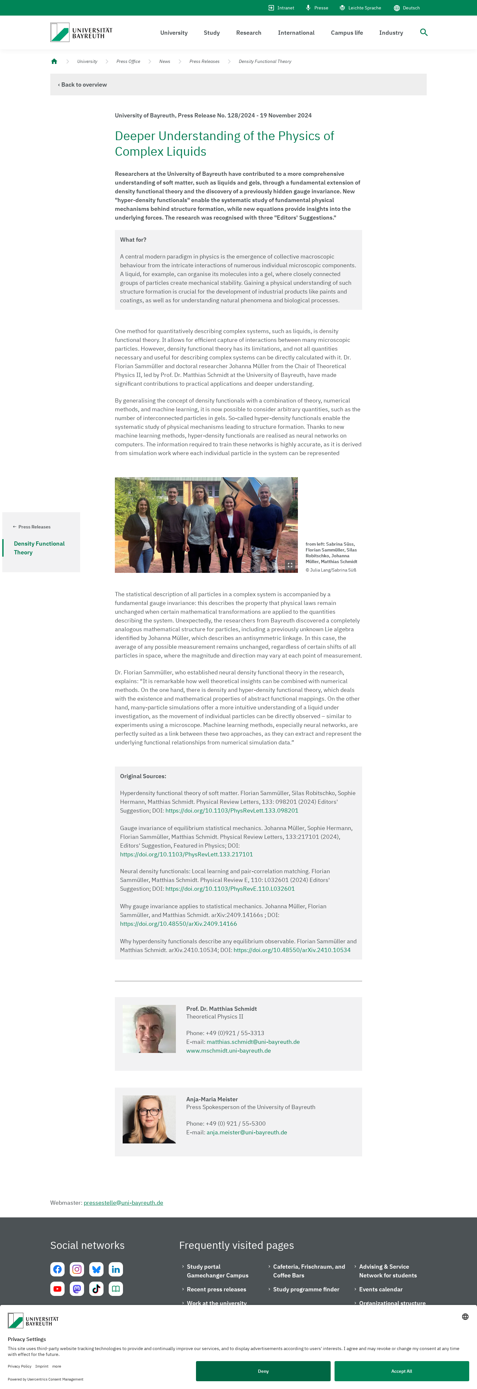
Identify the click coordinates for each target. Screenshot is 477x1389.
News (164, 61)
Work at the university (217, 1303)
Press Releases (205, 61)
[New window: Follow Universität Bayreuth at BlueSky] (96, 1269)
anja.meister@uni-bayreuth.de (247, 1132)
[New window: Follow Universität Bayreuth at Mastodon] (77, 1289)
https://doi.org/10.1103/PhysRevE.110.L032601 (230, 888)
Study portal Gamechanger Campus (218, 1271)
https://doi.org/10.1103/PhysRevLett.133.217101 (186, 854)
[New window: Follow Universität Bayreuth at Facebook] (57, 1269)
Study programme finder (306, 1289)
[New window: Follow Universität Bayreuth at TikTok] (96, 1289)
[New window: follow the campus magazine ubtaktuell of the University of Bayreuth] (116, 1289)
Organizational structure (392, 1303)
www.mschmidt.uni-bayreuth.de (228, 1050)
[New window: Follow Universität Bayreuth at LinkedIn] (116, 1269)
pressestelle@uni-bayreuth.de (123, 1202)
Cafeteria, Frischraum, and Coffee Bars (309, 1271)
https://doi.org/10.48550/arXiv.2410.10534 (292, 950)
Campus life (347, 32)
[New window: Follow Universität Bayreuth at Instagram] (77, 1269)
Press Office (128, 61)
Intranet (285, 8)
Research (249, 32)
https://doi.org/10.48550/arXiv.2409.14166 (178, 923)
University (174, 32)
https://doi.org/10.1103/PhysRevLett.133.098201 (232, 810)
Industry (391, 32)
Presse (321, 8)
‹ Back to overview (82, 84)
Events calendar (381, 1289)
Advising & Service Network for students (388, 1271)
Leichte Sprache (365, 8)
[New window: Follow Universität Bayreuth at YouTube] (57, 1289)
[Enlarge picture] (206, 525)
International (296, 32)
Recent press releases (216, 1289)
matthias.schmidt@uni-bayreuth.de (253, 1041)
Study (212, 32)
